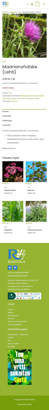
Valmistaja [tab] (7, 121)
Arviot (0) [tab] (6, 125)
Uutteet (11, 337)
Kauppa (13, 12)
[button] (27, 4)
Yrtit (19, 12)
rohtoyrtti (20, 98)
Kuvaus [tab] (5, 111)
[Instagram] (15, 268)
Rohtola (14, 101)
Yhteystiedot (13, 316)
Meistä (10, 312)
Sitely (29, 404)
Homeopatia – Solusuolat (18, 334)
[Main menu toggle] (44, 4)
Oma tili (11, 318)
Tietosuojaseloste (15, 325)
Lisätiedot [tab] (6, 116)
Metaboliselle (11, 98)
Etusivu (5, 12)
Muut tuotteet (13, 343)
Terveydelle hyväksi (32, 98)
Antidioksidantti (25, 96)
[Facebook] (10, 268)
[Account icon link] (32, 4)
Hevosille (11, 347)
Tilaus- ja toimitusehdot (17, 321)
